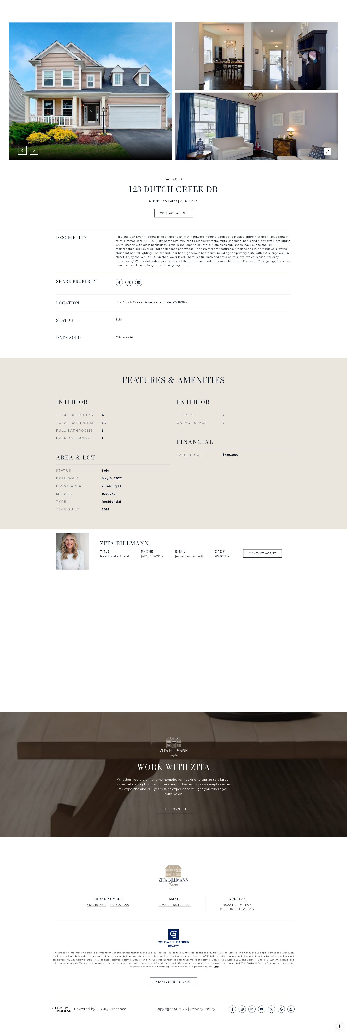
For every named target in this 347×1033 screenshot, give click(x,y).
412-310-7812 (96, 904)
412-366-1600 (119, 904)
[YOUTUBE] (261, 1009)
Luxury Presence (111, 1009)
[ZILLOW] (291, 1009)
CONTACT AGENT (262, 553)
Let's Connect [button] (174, 809)
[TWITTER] (271, 1009)
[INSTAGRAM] (242, 1009)
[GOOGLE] (281, 1009)
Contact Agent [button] (173, 213)
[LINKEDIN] (252, 1009)
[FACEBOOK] (232, 1009)
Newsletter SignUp (173, 981)
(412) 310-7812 (152, 556)
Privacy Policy (202, 1009)
